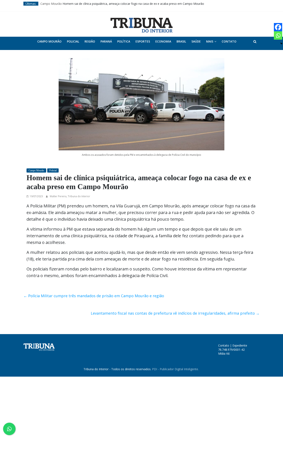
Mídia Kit (224, 353)
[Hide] (281, 43)
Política (123, 41)
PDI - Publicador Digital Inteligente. (175, 369)
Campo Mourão (51, 4)
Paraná (106, 41)
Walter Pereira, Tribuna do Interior (70, 196)
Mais (209, 41)
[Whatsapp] (278, 35)
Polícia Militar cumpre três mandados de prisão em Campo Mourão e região (93, 295)
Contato (229, 41)
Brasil (181, 41)
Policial (73, 41)
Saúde (196, 41)
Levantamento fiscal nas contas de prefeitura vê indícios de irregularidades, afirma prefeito (175, 313)
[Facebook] (278, 27)
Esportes (142, 41)
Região (90, 41)
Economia (163, 41)
